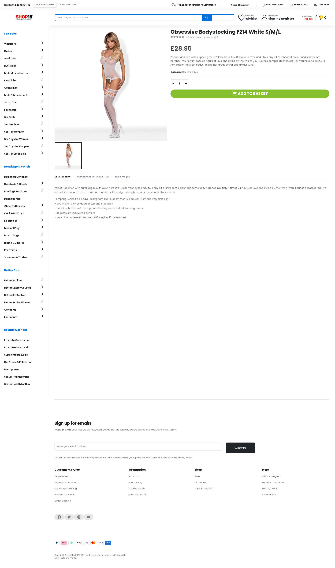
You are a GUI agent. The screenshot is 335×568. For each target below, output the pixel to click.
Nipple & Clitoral (14, 242)
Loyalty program (204, 488)
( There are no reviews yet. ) (202, 37)
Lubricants (10, 317)
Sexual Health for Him (17, 384)
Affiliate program (271, 476)
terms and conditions (162, 457)
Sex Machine (11, 124)
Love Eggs (10, 110)
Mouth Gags (11, 235)
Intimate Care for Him (17, 347)
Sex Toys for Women (16, 139)
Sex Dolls (9, 117)
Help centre (61, 476)
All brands (200, 482)
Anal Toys (10, 58)
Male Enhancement (15, 95)
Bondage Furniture (15, 191)
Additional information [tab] (93, 176)
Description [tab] (62, 176)
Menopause (11, 369)
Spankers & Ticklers (16, 257)
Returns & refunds (64, 494)
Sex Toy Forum (136, 488)
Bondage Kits (12, 199)
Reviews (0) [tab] (122, 176)
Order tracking (62, 500)
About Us (133, 476)
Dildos (8, 51)
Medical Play (11, 228)
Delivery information (65, 482)
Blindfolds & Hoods (15, 184)
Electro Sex (10, 220)
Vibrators (10, 44)
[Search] (207, 18)
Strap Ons (10, 102)
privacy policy (184, 457)
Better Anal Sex (13, 280)
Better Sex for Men (15, 295)
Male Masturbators (16, 73)
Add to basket (253, 93)
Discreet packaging (65, 488)
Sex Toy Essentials (15, 153)
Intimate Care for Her (17, 340)
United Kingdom (240, 5)
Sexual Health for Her (16, 376)
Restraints (10, 250)
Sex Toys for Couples (16, 146)
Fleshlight (10, 80)
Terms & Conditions (273, 482)
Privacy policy (269, 488)
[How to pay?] (82, 542)
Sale (197, 476)
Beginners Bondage (16, 177)
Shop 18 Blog (135, 482)
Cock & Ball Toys (14, 213)
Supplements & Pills (16, 355)
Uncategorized (190, 71)
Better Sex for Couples (17, 287)
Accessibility (269, 494)
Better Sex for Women (17, 302)
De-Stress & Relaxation (18, 362)
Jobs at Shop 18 (137, 494)
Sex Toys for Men (14, 131)
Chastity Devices (14, 206)
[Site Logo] (24, 17)
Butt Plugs (10, 66)
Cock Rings (10, 88)
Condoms (10, 309)
